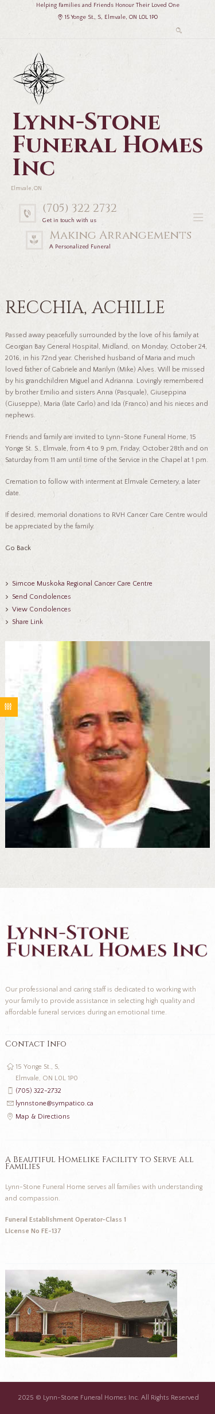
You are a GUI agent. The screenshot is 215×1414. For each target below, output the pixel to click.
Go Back (18, 548)
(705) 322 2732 (79, 208)
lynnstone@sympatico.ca (54, 1103)
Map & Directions (42, 1116)
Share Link (27, 622)
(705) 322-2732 (38, 1091)
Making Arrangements (120, 235)
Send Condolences (41, 597)
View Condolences (41, 609)
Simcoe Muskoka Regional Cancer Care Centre (82, 583)
